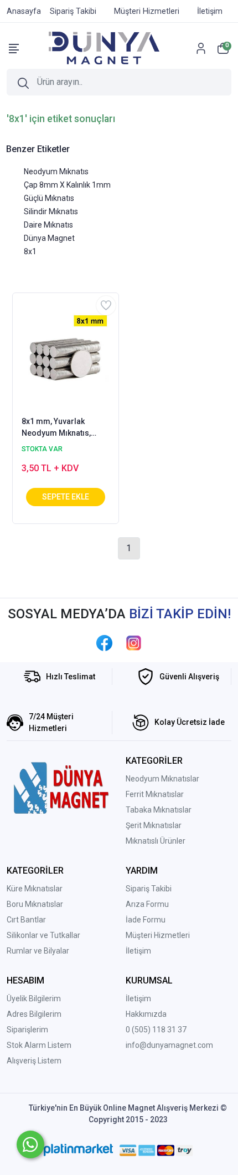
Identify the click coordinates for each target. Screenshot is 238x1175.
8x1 (30, 251)
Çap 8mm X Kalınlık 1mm (67, 184)
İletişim (138, 950)
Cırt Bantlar (26, 919)
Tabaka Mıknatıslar (159, 809)
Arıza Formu (147, 904)
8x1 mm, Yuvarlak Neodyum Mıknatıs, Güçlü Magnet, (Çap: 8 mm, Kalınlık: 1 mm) (61, 428)
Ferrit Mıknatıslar (155, 794)
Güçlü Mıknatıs (49, 198)
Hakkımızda (146, 1014)
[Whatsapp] (30, 1144)
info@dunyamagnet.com (169, 1045)
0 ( (130, 1029)
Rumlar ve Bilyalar (38, 950)
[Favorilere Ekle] (106, 305)
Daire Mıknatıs (48, 224)
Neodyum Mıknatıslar (162, 778)
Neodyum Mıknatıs (56, 171)
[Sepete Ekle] (65, 497)
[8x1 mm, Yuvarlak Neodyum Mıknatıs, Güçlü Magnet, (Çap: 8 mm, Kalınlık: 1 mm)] (65, 353)
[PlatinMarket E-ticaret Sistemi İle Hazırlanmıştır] (78, 1150)
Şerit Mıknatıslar (154, 825)
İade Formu (145, 919)
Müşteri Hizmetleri (158, 935)
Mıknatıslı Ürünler (155, 840)
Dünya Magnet (49, 238)
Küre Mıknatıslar (35, 888)
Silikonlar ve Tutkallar (43, 935)
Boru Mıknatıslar (35, 904)
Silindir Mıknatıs (51, 211)
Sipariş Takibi (149, 888)
